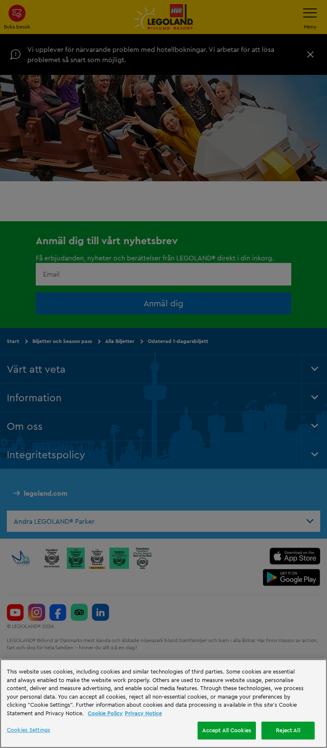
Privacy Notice (143, 713)
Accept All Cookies (226, 730)
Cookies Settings (28, 729)
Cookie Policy (105, 713)
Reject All (288, 730)
